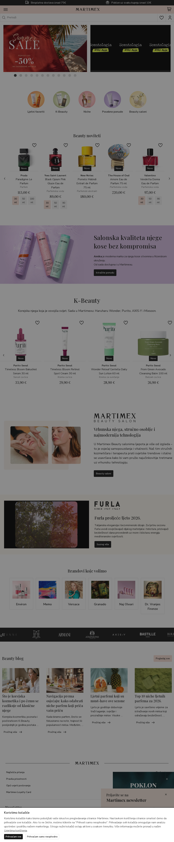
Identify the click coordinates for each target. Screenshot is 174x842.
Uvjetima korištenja (15, 830)
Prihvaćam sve (13, 836)
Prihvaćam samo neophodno (42, 836)
